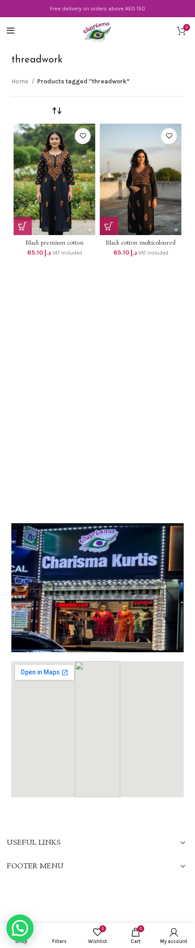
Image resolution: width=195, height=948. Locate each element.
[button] (20, 928)
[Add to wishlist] (83, 136)
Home (20, 81)
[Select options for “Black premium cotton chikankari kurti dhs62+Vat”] (23, 226)
